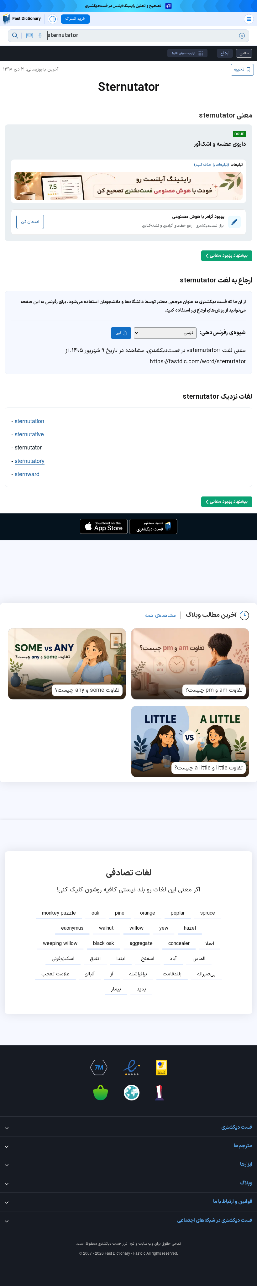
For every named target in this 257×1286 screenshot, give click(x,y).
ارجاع (224, 53)
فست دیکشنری (109, 1244)
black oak (103, 943)
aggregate (141, 943)
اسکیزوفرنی (63, 959)
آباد (173, 959)
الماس (198, 959)
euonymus (72, 928)
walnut (106, 928)
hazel (190, 928)
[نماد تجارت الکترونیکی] (131, 1067)
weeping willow (60, 943)
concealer (179, 943)
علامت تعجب (55, 974)
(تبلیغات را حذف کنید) (211, 165)
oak (95, 913)
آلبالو (90, 974)
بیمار (116, 989)
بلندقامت (172, 974)
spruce (207, 913)
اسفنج (147, 959)
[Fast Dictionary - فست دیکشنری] (22, 18)
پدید (141, 989)
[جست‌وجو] (15, 36)
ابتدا (120, 959)
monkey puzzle (59, 913)
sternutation (29, 421)
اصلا (209, 943)
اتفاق (95, 959)
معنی (244, 53)
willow (136, 928)
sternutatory (30, 460)
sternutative (29, 434)
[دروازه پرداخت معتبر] (161, 1067)
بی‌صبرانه (206, 974)
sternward (27, 474)
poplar (178, 913)
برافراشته (138, 974)
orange (147, 913)
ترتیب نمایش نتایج (183, 53)
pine (119, 913)
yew (163, 928)
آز (111, 974)
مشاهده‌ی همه (160, 615)
